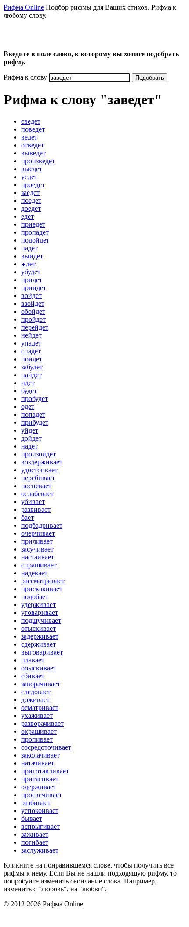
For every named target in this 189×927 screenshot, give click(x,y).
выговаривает (42, 652)
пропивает (37, 739)
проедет (33, 184)
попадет (33, 414)
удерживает (38, 604)
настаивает (37, 557)
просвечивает (41, 794)
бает (27, 517)
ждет (28, 264)
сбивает (32, 676)
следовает (36, 691)
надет (29, 446)
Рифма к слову (25, 77)
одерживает (38, 787)
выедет (31, 169)
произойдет (38, 454)
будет (29, 390)
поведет (33, 129)
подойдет (35, 240)
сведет (30, 121)
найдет (31, 375)
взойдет (32, 303)
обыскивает (38, 668)
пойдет (31, 359)
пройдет (33, 319)
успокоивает (39, 810)
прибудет (34, 422)
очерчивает (38, 533)
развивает (36, 509)
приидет (33, 287)
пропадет (35, 232)
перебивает (38, 478)
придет (31, 279)
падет (29, 248)
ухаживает (37, 715)
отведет (32, 145)
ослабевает (37, 493)
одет (27, 406)
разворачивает (42, 723)
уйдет (29, 430)
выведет (33, 153)
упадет (31, 343)
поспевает (36, 485)
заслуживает (39, 850)
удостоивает (39, 470)
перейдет (34, 327)
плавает (32, 660)
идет (28, 382)
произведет (38, 161)
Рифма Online (24, 7)
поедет (31, 200)
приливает (37, 541)
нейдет (31, 335)
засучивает (37, 549)
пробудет (34, 398)
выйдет (32, 256)
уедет (29, 176)
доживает (35, 699)
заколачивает (40, 755)
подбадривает (41, 525)
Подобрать (149, 77)
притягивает (39, 779)
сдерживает (38, 644)
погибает (34, 842)
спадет (31, 351)
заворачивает (40, 684)
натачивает (37, 763)
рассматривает (43, 581)
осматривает (39, 707)
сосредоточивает (46, 747)
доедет (31, 208)
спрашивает (39, 565)
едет (27, 216)
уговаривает (39, 612)
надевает (34, 573)
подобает (34, 596)
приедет (33, 224)
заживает (34, 834)
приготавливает (45, 771)
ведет (29, 137)
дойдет (31, 438)
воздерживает (41, 462)
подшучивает (41, 620)
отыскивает (38, 628)
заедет (30, 192)
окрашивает (39, 731)
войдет (31, 295)
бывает (31, 818)
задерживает (39, 636)
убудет (30, 272)
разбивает (36, 802)
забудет (32, 367)
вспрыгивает (40, 826)
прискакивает (41, 588)
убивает (33, 501)
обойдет (33, 311)
